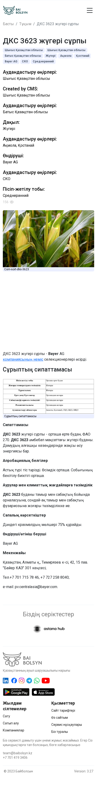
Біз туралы (59, 732)
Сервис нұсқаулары (66, 724)
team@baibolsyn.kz (17, 753)
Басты (8, 24)
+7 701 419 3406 (15, 757)
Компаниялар (13, 730)
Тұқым (25, 24)
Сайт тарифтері (63, 710)
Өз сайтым (59, 717)
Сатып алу (11, 723)
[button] (85, 10)
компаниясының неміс (23, 359)
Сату (6, 716)
